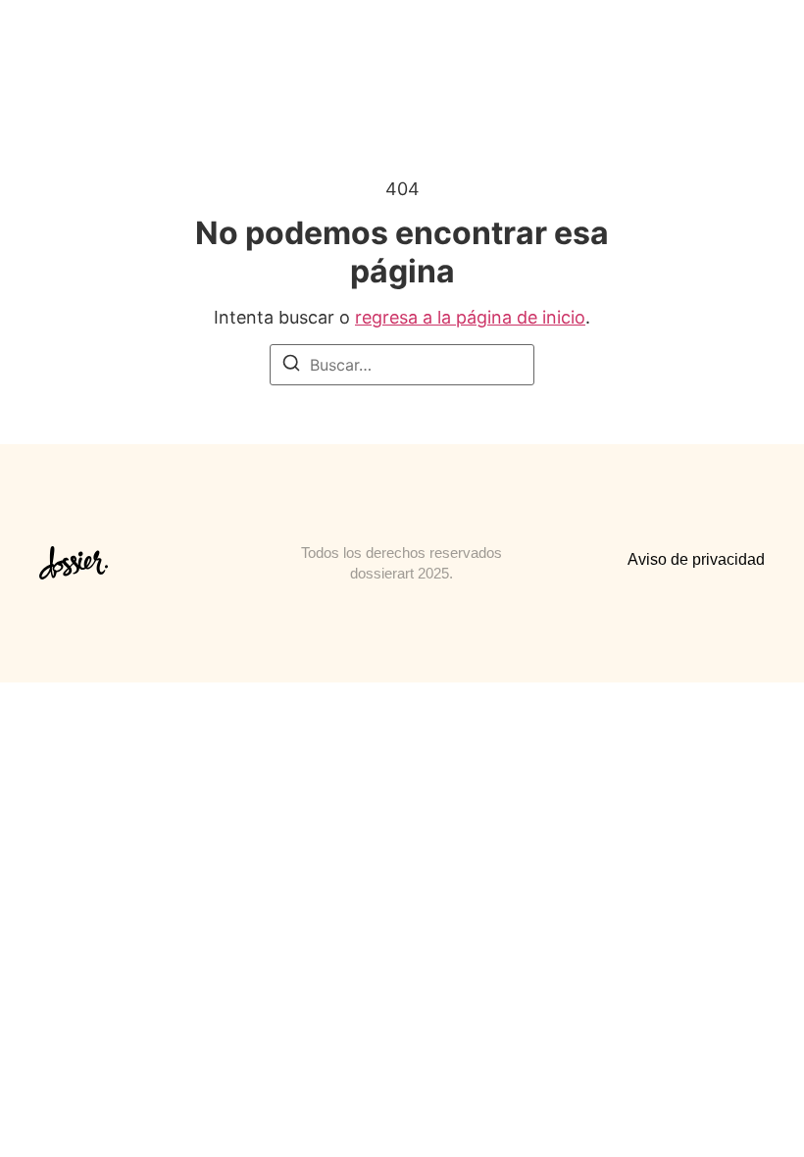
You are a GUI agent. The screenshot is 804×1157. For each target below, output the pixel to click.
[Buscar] (291, 365)
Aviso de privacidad (696, 559)
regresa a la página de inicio (470, 317)
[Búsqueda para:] (402, 364)
